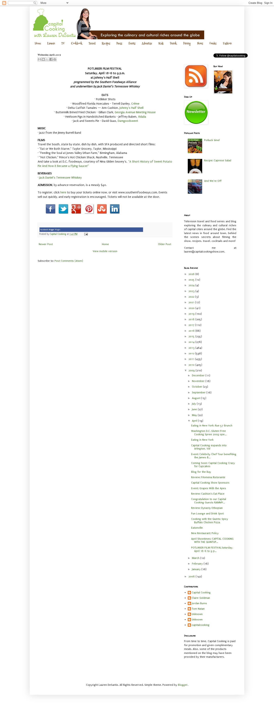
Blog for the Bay (201, 471)
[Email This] (40, 59)
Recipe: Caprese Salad (217, 160)
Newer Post (46, 244)
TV (63, 43)
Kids (160, 43)
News (200, 43)
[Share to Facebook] (51, 59)
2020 (192, 308)
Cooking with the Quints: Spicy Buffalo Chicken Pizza (209, 520)
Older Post (164, 244)
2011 (192, 359)
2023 (192, 291)
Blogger (183, 684)
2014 (192, 341)
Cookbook (76, 43)
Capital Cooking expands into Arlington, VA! (209, 447)
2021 (192, 302)
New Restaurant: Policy (205, 533)
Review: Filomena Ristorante (208, 477)
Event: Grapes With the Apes (208, 488)
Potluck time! (212, 140)
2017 (192, 324)
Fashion (227, 43)
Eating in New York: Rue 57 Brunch (211, 425)
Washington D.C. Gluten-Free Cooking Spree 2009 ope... (208, 432)
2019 (192, 313)
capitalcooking (200, 624)
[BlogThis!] (43, 59)
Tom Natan (198, 608)
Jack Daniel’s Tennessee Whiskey (60, 177)
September (199, 392)
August (196, 398)
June (195, 409)
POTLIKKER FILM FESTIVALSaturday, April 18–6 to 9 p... (212, 549)
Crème (135, 103)
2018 (192, 319)
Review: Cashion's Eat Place (207, 493)
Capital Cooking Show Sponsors (210, 482)
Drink (173, 43)
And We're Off (212, 180)
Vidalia (142, 116)
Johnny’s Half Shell (131, 108)
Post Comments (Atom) (69, 260)
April (195, 420)
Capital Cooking (201, 592)
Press (119, 43)
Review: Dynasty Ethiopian (207, 507)
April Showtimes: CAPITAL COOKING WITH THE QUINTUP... (212, 540)
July (194, 403)
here (63, 192)
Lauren (51, 43)
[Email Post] (85, 234)
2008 (192, 576)
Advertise (147, 43)
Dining (187, 43)
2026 (192, 274)
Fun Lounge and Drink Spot (207, 513)
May (195, 415)
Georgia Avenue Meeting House (135, 112)
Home (38, 43)
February (198, 563)
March (196, 558)
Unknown (197, 614)
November (198, 381)
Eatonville (197, 527)
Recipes (106, 43)
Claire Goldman (201, 597)
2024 (192, 285)
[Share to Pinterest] (55, 59)
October (197, 386)
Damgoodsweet (128, 121)
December (198, 375)
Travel (92, 43)
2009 (192, 370)
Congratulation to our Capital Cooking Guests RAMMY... (208, 501)
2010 (192, 364)
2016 (192, 330)
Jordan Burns (199, 603)
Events (132, 43)
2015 (192, 336)
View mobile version (105, 251)
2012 (192, 353)
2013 (192, 347)
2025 (192, 279)
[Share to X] (47, 59)
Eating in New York (202, 439)
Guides (212, 43)
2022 (192, 296)
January (196, 569)
